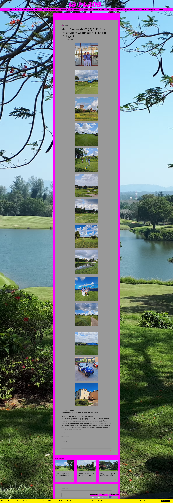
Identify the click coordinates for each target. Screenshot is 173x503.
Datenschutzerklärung (98, 500)
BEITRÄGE (57, 16)
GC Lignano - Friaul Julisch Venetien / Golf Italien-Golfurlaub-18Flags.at (107, 474)
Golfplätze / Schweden (98, 16)
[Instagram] (111, 497)
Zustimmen (165, 500)
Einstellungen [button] (144, 500)
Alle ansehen (115, 457)
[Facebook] (110, 497)
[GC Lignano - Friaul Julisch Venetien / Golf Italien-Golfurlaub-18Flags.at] (108, 465)
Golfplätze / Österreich (66, 16)
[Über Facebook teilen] (62, 446)
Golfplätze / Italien (77, 16)
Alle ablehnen (155, 500)
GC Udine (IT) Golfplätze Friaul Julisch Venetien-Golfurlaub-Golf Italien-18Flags (63, 474)
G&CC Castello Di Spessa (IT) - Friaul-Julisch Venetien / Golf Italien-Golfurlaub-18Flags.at (86, 474)
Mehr (107, 16)
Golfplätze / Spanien (87, 16)
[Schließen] (171, 501)
